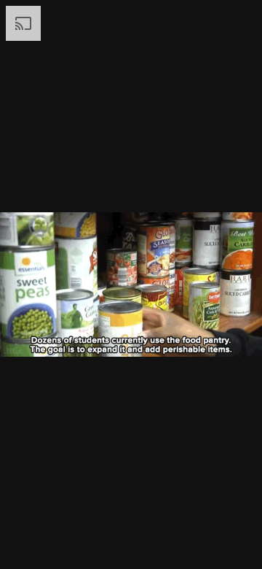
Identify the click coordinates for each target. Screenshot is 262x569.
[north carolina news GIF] (131, 284)
